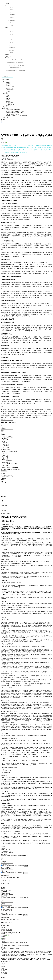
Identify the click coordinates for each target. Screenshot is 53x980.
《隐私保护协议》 (18, 865)
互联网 (31, 958)
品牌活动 (12, 942)
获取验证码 (3, 428)
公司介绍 (3, 942)
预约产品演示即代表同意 (11, 469)
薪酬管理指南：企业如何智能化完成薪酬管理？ (14, 955)
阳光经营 (24, 942)
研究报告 (3, 948)
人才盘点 (19, 958)
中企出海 (23, 958)
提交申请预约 (3, 470)
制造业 (28, 958)
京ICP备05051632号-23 (31, 959)
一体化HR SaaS (8, 945)
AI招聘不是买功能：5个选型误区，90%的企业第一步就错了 (18, 952)
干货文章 (7, 948)
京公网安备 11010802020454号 (44, 959)
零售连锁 (44, 958)
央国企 (40, 958)
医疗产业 (35, 958)
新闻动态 (7, 942)
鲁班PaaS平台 (25, 945)
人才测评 (14, 945)
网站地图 (3, 961)
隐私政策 (7, 961)
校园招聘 (14, 958)
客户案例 (12, 948)
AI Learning (9, 958)
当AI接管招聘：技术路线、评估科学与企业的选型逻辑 (14, 951)
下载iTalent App (18, 942)
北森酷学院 (19, 945)
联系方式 (3, 928)
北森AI (2, 945)
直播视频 (17, 948)
